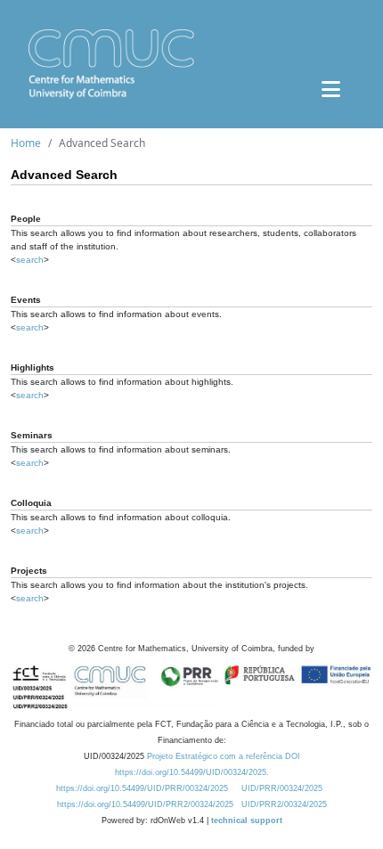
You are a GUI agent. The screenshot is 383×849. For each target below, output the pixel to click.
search (30, 260)
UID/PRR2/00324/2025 (284, 804)
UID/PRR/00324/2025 (281, 788)
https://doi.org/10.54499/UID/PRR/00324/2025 (142, 788)
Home (26, 143)
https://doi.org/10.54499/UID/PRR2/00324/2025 (145, 804)
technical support (246, 820)
